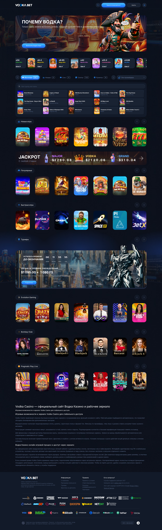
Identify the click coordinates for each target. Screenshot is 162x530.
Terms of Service (109, 488)
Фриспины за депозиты (68, 488)
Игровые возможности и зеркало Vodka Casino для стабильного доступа (42, 410)
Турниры (63, 485)
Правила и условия (88, 480)
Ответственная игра (88, 483)
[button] (17, 77)
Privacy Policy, (134, 486)
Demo (22, 148)
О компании (65, 480)
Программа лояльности (68, 483)
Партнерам (85, 489)
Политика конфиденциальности (89, 486)
